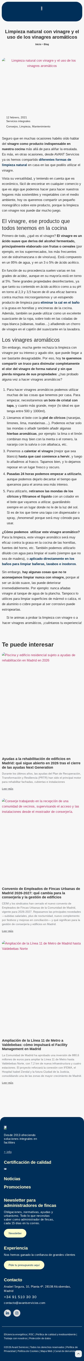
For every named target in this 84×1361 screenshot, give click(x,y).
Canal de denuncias (65, 1351)
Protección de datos (40, 1338)
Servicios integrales (18, 121)
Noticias (12, 1178)
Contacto (13, 1279)
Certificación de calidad (27, 1162)
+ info (8, 1152)
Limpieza (24, 126)
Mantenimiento (41, 126)
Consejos (12, 126)
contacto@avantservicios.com (25, 1302)
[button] (42, 16)
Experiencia (16, 1248)
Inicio (38, 44)
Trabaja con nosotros (15, 1338)
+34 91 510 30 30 (20, 1297)
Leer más (7, 788)
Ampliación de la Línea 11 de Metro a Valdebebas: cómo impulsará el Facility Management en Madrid (34, 1045)
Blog (46, 44)
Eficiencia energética (15, 1334)
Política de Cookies (28, 1351)
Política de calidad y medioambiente (56, 1334)
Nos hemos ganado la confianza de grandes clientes (39, 1254)
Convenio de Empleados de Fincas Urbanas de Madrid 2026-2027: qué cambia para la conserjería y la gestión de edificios (41, 893)
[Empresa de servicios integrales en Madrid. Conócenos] (6, 1127)
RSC (31, 1334)
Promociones (17, 1187)
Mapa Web (47, 1351)
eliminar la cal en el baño (60, 302)
